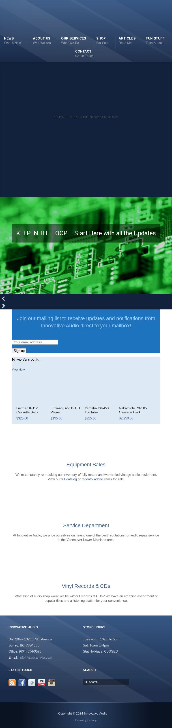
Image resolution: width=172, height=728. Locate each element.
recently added (92, 479)
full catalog (69, 479)
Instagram (51, 682)
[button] (86, 178)
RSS (12, 682)
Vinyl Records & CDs (86, 586)
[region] (86, 185)
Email (31, 682)
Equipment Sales (86, 465)
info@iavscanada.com (35, 657)
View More (18, 369)
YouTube (41, 682)
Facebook (22, 682)
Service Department (86, 525)
